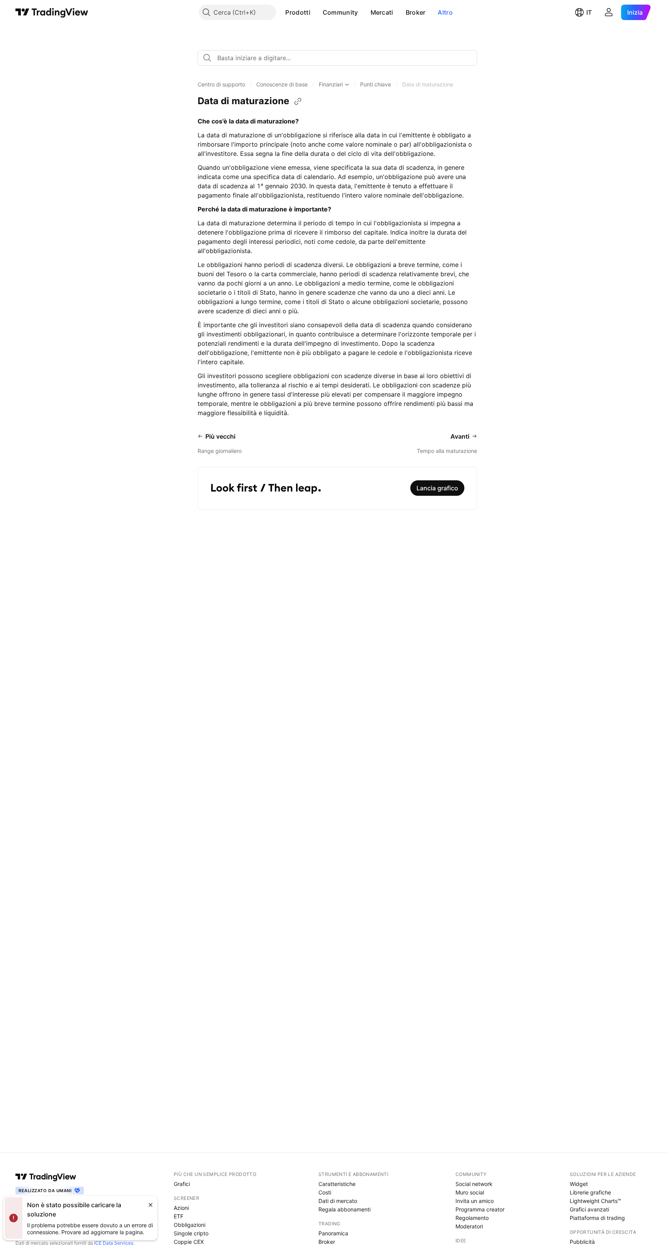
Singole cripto (191, 1233)
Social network (474, 1184)
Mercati (382, 12)
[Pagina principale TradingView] (51, 12)
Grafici (182, 1184)
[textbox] (340, 57)
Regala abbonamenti (344, 1209)
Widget (579, 1184)
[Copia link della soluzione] (298, 101)
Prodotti (297, 12)
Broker (416, 12)
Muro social (469, 1192)
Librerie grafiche (590, 1192)
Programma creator (479, 1209)
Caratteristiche (337, 1184)
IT (589, 12)
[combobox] (337, 58)
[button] (316, 12)
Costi (324, 1192)
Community (340, 12)
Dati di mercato (337, 1201)
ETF (178, 1216)
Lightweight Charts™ (595, 1201)
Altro (445, 12)
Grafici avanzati (589, 1209)
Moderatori (469, 1226)
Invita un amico (474, 1201)
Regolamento (472, 1218)
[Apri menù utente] (608, 12)
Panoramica (333, 1233)
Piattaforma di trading (597, 1218)
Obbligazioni (189, 1224)
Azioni (181, 1207)
